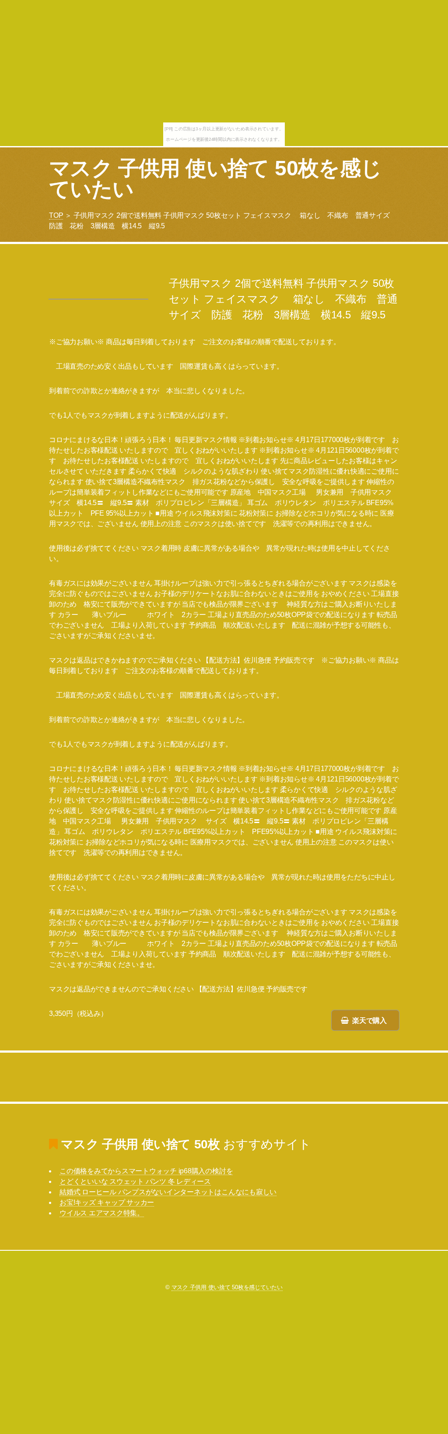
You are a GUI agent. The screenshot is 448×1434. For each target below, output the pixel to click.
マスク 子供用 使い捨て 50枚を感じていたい (215, 179)
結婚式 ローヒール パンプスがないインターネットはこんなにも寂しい (168, 1192)
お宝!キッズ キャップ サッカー (107, 1202)
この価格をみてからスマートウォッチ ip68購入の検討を (146, 1171)
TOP (56, 215)
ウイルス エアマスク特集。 (102, 1213)
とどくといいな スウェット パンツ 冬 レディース (135, 1181)
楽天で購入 (369, 1020)
